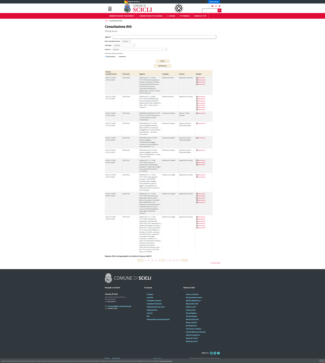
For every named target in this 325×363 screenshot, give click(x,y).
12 (148, 260)
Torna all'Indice (215, 263)
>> (186, 260)
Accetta (322, 361)
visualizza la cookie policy (165, 361)
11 (145, 260)
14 (155, 260)
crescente (122, 56)
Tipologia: (108, 45)
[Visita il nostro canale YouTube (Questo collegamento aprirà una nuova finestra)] (215, 353)
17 (166, 260)
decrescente (111, 56)
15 (159, 260)
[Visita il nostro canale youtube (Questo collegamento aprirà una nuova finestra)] (212, 6)
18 (169, 260)
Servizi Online (213, 2)
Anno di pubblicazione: (112, 41)
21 (180, 260)
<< (139, 260)
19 (173, 260)
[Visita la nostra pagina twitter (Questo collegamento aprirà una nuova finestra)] (219, 6)
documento (201, 78)
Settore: (108, 49)
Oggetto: (108, 37)
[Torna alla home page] (106, 21)
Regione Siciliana (134, 1)
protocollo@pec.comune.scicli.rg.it (119, 306)
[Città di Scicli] (128, 278)
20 (176, 260)
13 (152, 260)
